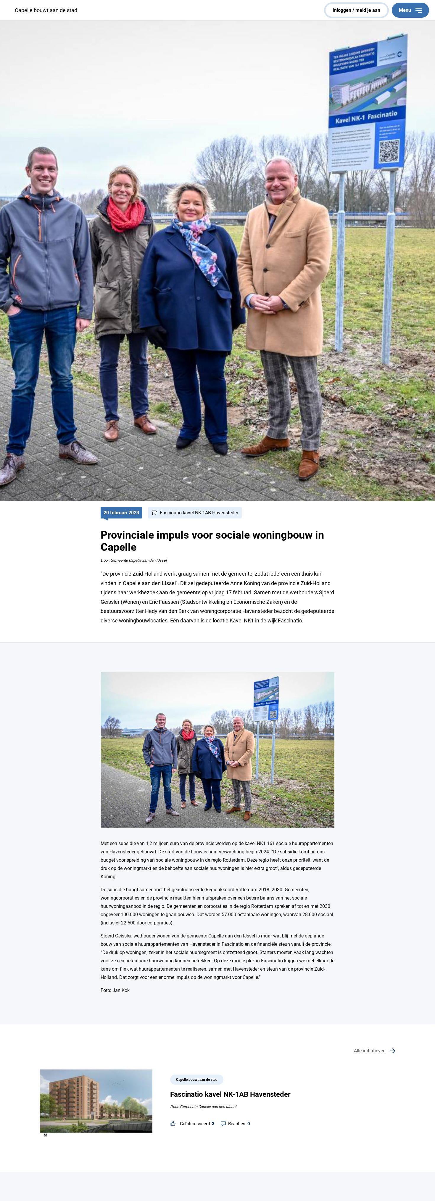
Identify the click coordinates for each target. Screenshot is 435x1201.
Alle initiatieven (370, 1051)
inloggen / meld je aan (356, 10)
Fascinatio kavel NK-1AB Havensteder (199, 513)
